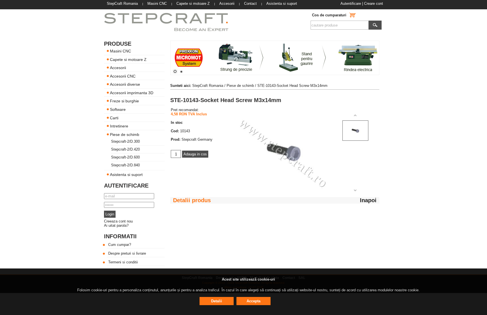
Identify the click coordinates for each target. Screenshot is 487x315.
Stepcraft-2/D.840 (125, 165)
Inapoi (368, 200)
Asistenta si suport (126, 174)
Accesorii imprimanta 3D (131, 92)
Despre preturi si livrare (127, 253)
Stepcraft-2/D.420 (125, 149)
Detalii (216, 301)
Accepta (253, 301)
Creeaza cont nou (118, 221)
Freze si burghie (124, 101)
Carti (114, 117)
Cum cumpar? (119, 245)
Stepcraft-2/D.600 (125, 157)
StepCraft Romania (207, 85)
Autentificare (350, 3)
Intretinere (119, 126)
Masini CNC (120, 51)
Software (118, 109)
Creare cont (373, 3)
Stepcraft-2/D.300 (125, 141)
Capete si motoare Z (128, 59)
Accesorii (118, 67)
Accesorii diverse (125, 84)
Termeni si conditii (123, 262)
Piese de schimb (124, 134)
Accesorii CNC (123, 76)
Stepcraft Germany (196, 139)
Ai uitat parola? (116, 225)
